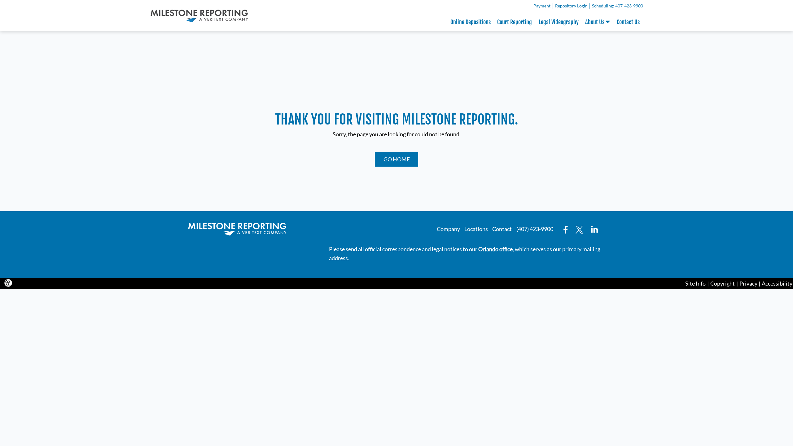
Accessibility (777, 283)
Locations (476, 228)
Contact (502, 228)
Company (448, 228)
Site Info (695, 283)
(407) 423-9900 (534, 228)
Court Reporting (514, 22)
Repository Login (572, 6)
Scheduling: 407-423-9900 (617, 5)
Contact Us (628, 22)
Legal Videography (559, 22)
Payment (543, 6)
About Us (595, 22)
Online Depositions (470, 22)
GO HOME (396, 159)
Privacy (748, 283)
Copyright (722, 283)
